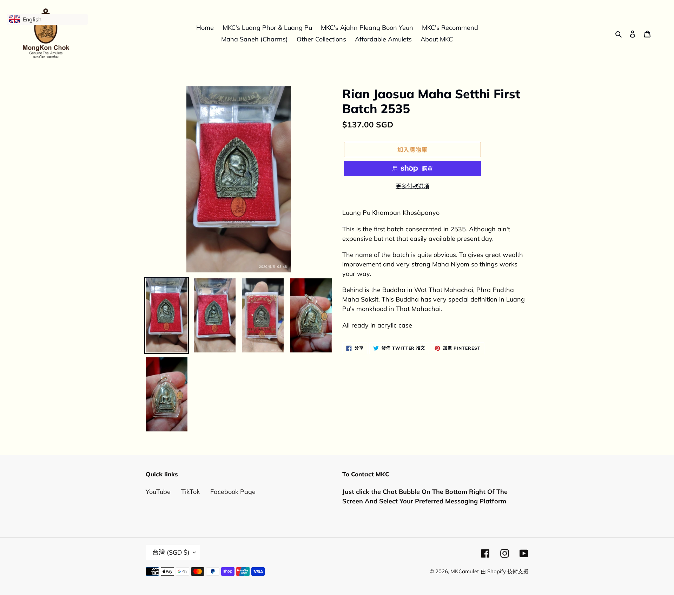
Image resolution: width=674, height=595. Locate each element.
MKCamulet (464, 571)
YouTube (158, 492)
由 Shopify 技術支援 (504, 571)
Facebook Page (233, 492)
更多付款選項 (412, 186)
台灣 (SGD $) (171, 552)
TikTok (190, 492)
